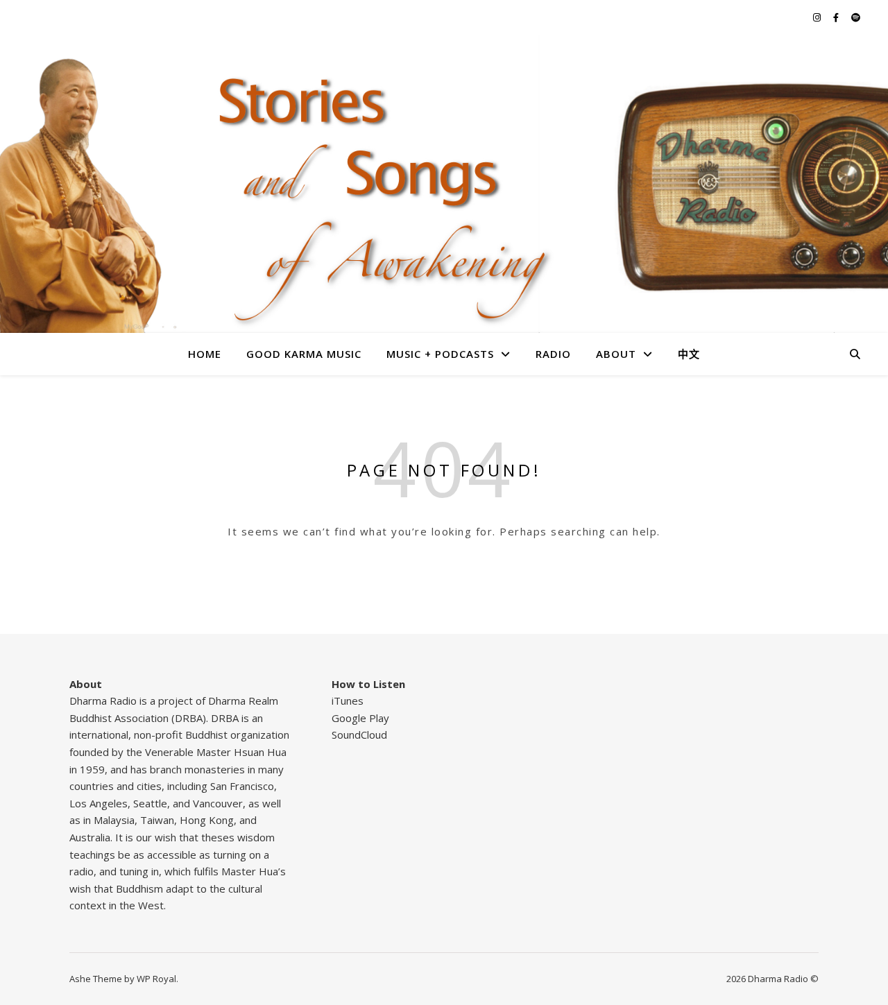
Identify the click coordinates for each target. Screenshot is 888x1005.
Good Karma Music (303, 354)
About (616, 354)
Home (204, 354)
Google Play (360, 718)
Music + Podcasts (440, 354)
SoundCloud (359, 734)
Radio (553, 354)
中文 (689, 354)
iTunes (348, 700)
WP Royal (156, 978)
